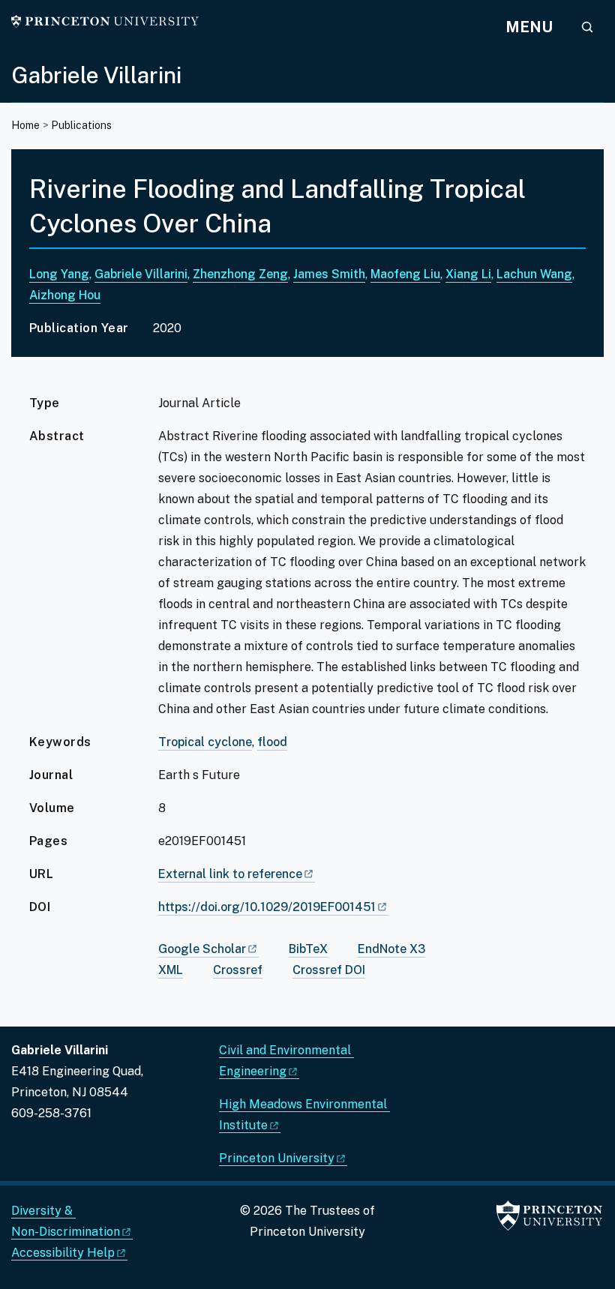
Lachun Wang (534, 274)
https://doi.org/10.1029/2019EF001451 (267, 907)
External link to (230, 874)
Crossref (237, 970)
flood (272, 742)
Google (202, 949)
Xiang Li (468, 274)
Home (25, 125)
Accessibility (63, 1253)
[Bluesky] (47, 1148)
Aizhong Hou (64, 295)
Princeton (276, 1158)
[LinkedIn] (22, 1148)
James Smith (329, 274)
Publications (81, 125)
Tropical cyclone (205, 742)
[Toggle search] (587, 27)
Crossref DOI (328, 970)
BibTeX (308, 949)
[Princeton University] (105, 21)
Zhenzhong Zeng (240, 274)
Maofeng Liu (405, 274)
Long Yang (59, 274)
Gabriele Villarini (96, 74)
